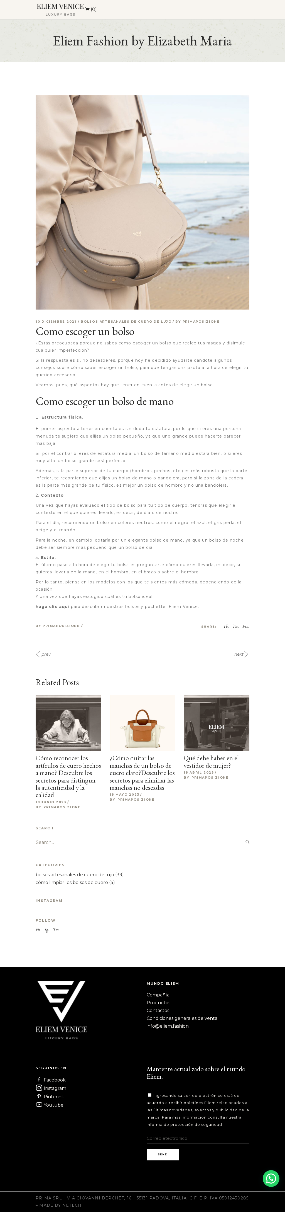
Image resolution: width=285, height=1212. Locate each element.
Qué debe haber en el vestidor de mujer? (211, 761)
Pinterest (53, 1096)
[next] (249, 654)
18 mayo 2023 (124, 794)
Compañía (158, 995)
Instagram (54, 1088)
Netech (72, 1205)
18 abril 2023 (199, 772)
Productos (158, 1002)
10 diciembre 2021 (57, 321)
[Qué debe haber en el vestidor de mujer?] (216, 728)
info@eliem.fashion (168, 1026)
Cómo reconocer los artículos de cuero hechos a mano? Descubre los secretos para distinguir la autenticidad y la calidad (68, 776)
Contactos (158, 1010)
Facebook (54, 1080)
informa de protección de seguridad (184, 1124)
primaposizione (201, 321)
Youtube (53, 1105)
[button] (271, 1178)
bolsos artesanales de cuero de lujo (126, 321)
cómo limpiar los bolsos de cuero (72, 882)
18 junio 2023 (51, 802)
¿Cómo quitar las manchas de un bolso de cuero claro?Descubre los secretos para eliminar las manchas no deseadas (142, 773)
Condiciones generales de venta (182, 1018)
